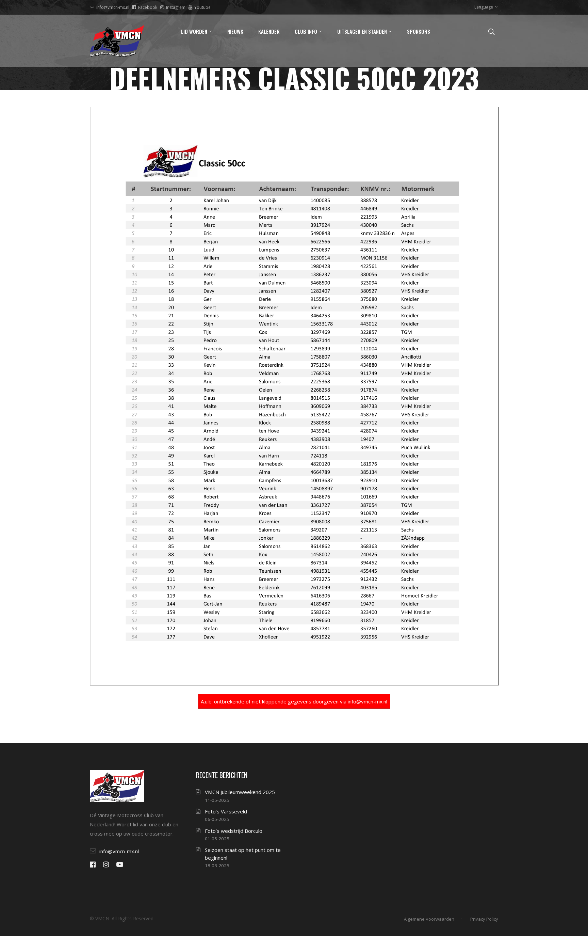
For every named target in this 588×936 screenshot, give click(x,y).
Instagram (175, 7)
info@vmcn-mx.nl (112, 7)
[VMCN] (117, 41)
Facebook (147, 7)
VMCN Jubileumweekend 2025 (240, 792)
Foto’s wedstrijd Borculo (233, 830)
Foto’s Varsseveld (226, 811)
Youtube (202, 7)
